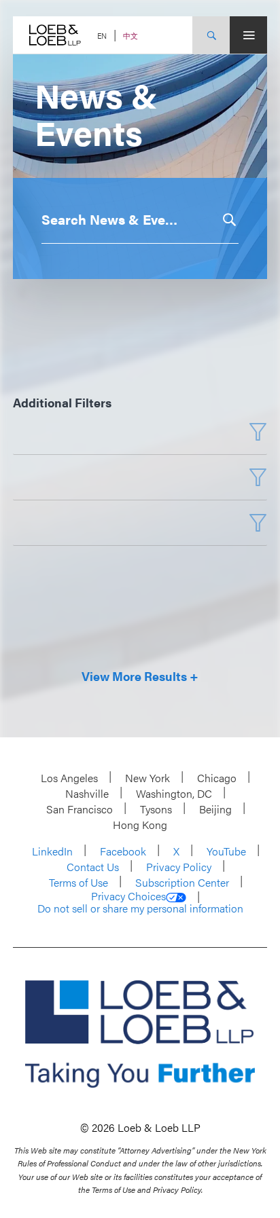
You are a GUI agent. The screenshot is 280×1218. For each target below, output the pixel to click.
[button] (228, 220)
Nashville (87, 793)
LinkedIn (52, 851)
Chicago (217, 778)
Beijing (215, 809)
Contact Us (93, 866)
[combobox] (129, 219)
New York (147, 778)
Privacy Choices (128, 896)
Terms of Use (78, 882)
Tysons (156, 809)
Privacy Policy (178, 866)
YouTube (226, 851)
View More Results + (140, 676)
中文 (130, 36)
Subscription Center (182, 882)
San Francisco (79, 809)
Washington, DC (174, 793)
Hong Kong (140, 824)
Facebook (123, 851)
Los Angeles (69, 778)
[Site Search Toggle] (211, 35)
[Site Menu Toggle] (248, 35)
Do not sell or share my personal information (140, 908)
